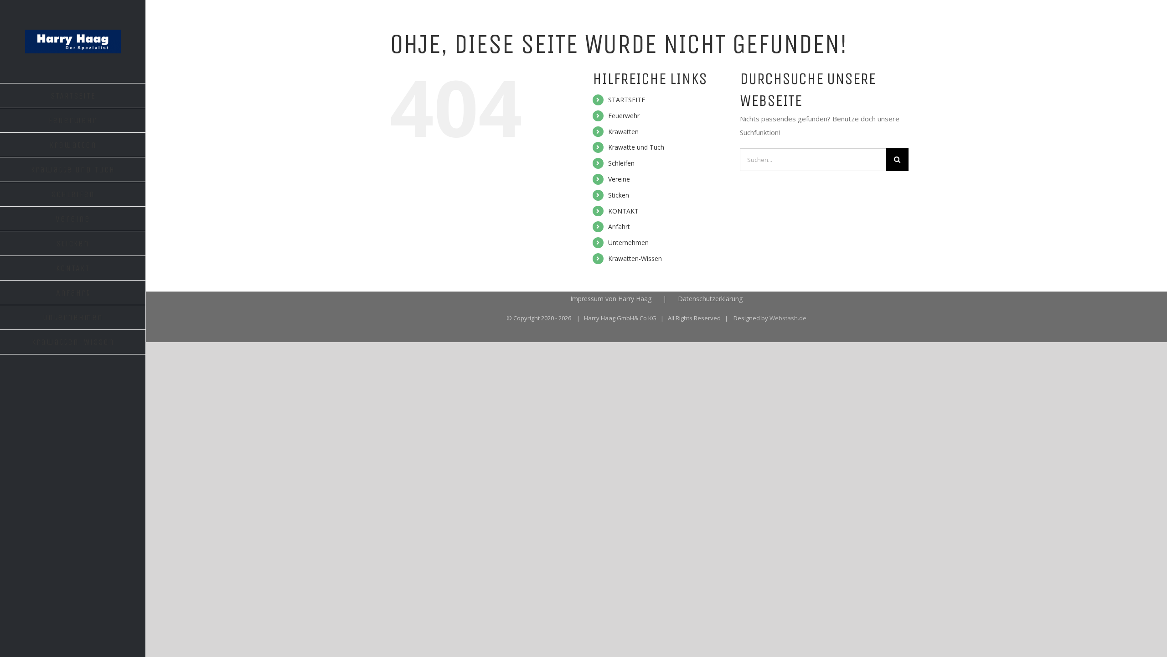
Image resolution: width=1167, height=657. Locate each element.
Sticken (618, 195)
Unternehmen (628, 242)
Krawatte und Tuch (636, 147)
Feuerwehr (624, 115)
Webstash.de (787, 318)
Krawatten (623, 131)
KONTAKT (623, 211)
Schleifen (621, 163)
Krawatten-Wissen (635, 258)
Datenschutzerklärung (710, 298)
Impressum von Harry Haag (610, 298)
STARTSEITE (626, 99)
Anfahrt (619, 226)
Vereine (619, 179)
